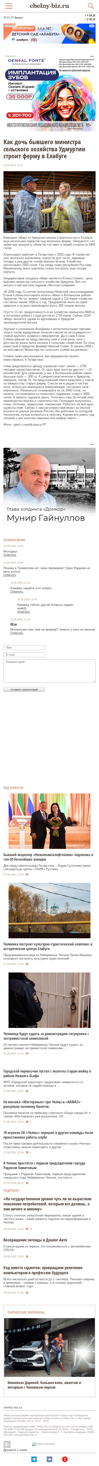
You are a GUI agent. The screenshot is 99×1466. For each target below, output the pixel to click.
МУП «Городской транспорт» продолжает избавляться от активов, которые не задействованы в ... (43, 1083)
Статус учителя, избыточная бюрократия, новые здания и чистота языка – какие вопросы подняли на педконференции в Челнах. (47, 1219)
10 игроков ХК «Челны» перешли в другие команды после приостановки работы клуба (48, 1135)
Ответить (9, 555)
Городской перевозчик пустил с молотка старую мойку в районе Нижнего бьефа (47, 1073)
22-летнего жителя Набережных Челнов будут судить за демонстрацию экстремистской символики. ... (43, 1046)
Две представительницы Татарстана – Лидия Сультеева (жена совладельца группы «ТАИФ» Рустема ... (47, 867)
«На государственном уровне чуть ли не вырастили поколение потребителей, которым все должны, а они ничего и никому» (47, 1204)
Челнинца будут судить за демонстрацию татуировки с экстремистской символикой (46, 1036)
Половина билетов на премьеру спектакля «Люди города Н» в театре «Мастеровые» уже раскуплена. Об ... (46, 1114)
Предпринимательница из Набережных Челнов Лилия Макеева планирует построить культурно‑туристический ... (47, 956)
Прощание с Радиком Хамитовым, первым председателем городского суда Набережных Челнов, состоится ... (44, 1175)
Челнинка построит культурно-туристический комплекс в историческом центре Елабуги (47, 946)
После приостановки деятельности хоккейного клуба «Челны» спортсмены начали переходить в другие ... (47, 1145)
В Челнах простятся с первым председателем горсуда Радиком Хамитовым (44, 1165)
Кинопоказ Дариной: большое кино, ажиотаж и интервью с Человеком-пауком (44, 1385)
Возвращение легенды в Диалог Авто (35, 1240)
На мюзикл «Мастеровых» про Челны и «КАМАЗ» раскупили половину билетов (42, 1104)
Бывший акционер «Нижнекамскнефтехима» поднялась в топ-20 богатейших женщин (48, 857)
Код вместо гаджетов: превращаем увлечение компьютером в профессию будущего (42, 1270)
